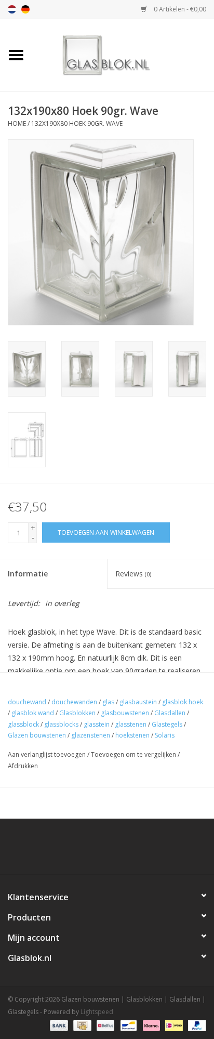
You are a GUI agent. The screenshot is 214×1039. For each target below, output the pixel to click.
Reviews (133, 573)
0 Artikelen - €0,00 (179, 9)
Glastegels (167, 724)
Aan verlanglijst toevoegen (47, 754)
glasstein (97, 724)
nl (12, 9)
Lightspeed (97, 1011)
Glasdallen (169, 712)
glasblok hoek (182, 702)
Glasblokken (77, 712)
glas (108, 702)
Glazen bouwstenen (37, 735)
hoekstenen (132, 735)
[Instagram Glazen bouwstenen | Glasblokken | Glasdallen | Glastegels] (135, 850)
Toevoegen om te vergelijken (134, 754)
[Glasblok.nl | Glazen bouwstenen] (123, 54)
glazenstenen (90, 735)
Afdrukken (23, 765)
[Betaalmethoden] (58, 1024)
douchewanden (74, 702)
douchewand (27, 702)
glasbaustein (138, 702)
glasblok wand (32, 712)
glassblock (23, 724)
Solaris (165, 735)
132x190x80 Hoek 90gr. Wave (77, 123)
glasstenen (130, 724)
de (25, 9)
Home (17, 123)
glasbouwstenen (125, 712)
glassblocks (61, 724)
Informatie (28, 573)
